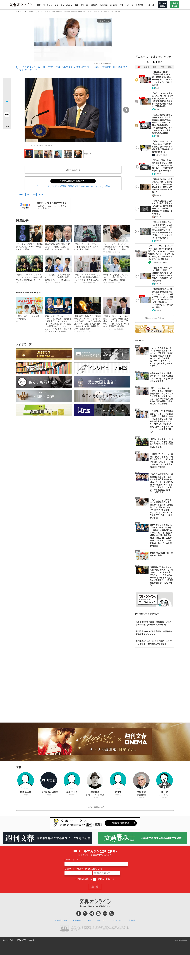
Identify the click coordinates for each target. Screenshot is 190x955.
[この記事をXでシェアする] (7, 83)
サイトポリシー (117, 920)
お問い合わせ (77, 920)
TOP (17, 11)
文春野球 (139, 5)
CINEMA (113, 5)
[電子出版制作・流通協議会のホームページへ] (64, 929)
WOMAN (104, 5)
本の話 (31, 940)
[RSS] (111, 913)
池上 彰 (157, 88)
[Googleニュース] (98, 913)
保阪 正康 (158, 195)
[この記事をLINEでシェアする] (7, 107)
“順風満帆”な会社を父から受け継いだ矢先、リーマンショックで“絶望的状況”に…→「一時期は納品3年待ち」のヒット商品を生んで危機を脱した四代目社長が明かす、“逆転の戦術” (87, 323)
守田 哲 (157, 109)
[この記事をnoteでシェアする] (6, 115)
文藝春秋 (94, 5)
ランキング (47, 5)
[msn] (105, 913)
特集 (68, 5)
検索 (152, 5)
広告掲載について (61, 920)
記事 (31, 11)
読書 (121, 5)
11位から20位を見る (154, 318)
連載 (76, 5)
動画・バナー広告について (97, 920)
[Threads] (91, 913)
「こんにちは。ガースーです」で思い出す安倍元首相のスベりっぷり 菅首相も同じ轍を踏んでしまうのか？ (73, 68)
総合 (160, 62)
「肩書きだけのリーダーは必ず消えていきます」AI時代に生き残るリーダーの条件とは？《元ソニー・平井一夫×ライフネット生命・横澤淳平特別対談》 (116, 322)
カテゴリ (58, 5)
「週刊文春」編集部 (161, 155)
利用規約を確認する (83, 879)
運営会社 (132, 920)
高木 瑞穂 (158, 174)
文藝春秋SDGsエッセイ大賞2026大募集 (27, 318)
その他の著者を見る (95, 807)
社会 (27, 194)
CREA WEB (21, 940)
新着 (39, 5)
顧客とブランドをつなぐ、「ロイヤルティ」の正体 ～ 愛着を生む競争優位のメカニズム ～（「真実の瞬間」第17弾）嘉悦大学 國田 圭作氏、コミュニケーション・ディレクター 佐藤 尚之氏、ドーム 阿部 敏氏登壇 (58, 325)
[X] (85, 913)
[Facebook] (78, 913)
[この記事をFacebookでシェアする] (7, 90)
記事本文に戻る (73, 170)
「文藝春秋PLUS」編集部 (158, 262)
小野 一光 (158, 283)
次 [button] (126, 110)
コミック (129, 5)
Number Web (8, 940)
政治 (34, 194)
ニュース (25, 11)
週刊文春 (84, 5)
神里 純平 (158, 241)
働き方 (41, 194)
